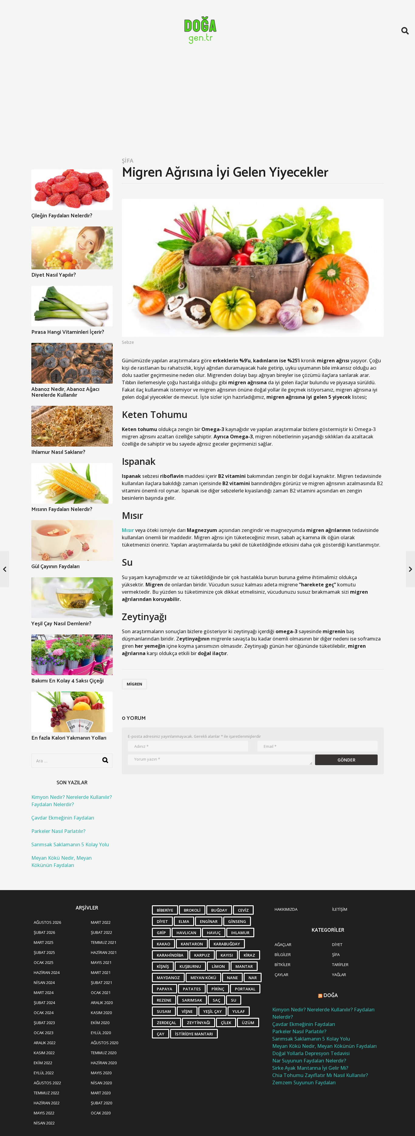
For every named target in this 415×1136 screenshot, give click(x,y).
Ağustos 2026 (47, 922)
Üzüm (248, 1022)
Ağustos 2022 (47, 1083)
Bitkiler (282, 964)
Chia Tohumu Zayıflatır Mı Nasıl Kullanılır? (320, 1075)
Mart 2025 (43, 942)
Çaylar (281, 974)
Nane (232, 977)
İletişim (339, 909)
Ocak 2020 (101, 1113)
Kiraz (249, 955)
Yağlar (339, 974)
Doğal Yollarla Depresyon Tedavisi (311, 1053)
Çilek (226, 1022)
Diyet (162, 921)
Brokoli (192, 910)
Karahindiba (170, 955)
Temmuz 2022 (46, 1093)
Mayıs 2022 (44, 1113)
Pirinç (217, 989)
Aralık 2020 (102, 1002)
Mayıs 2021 (101, 962)
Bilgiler (283, 954)
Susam (164, 1011)
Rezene (164, 1000)
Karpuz (202, 955)
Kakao (163, 944)
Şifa (127, 160)
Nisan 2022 (44, 1123)
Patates (192, 989)
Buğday (219, 910)
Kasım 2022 (44, 1052)
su (233, 1000)
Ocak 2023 (43, 1032)
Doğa (331, 995)
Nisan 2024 (44, 982)
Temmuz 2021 (103, 942)
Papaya (164, 989)
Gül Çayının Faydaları (55, 566)
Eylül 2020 (101, 1032)
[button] (405, 31)
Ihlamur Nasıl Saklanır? (58, 452)
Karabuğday (227, 944)
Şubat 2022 (101, 932)
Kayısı (227, 955)
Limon (218, 966)
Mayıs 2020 (101, 1073)
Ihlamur (240, 932)
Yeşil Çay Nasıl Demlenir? (61, 623)
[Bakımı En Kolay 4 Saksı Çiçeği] (72, 654)
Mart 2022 (101, 922)
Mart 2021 (101, 972)
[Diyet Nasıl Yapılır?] (72, 247)
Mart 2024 (43, 992)
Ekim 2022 (43, 1062)
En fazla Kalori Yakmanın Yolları (68, 738)
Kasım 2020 (101, 1012)
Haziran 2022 (47, 1103)
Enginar (209, 921)
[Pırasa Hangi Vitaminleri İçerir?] (72, 306)
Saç (216, 1000)
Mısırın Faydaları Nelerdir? (61, 509)
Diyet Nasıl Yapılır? (53, 275)
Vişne (187, 1011)
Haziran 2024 (47, 972)
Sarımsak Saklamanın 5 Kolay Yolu (70, 844)
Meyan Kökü (203, 977)
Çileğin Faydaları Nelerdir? (61, 215)
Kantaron (192, 944)
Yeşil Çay (212, 1011)
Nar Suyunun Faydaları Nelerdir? (309, 1060)
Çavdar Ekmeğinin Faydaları (62, 817)
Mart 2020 (101, 1093)
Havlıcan (186, 932)
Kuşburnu (190, 966)
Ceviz (243, 910)
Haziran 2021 (104, 952)
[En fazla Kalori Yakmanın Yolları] (72, 712)
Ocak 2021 (101, 992)
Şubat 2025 (44, 952)
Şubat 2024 (44, 1002)
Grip (161, 932)
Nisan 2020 (101, 1083)
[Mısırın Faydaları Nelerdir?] (72, 483)
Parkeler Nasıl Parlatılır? (58, 831)
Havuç (214, 932)
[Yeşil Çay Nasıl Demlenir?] (72, 597)
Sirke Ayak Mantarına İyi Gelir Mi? (310, 1068)
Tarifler (340, 964)
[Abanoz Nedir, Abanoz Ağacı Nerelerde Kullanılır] (72, 363)
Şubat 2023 (44, 1022)
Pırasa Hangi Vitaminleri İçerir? (67, 332)
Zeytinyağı (198, 1022)
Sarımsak (192, 1000)
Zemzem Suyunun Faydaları (304, 1082)
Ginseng (237, 921)
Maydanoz (168, 977)
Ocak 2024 (43, 1012)
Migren (134, 684)
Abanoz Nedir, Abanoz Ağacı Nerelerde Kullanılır (65, 392)
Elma (184, 921)
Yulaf (238, 1011)
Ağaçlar (283, 944)
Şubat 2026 (44, 932)
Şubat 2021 (101, 982)
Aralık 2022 (45, 1042)
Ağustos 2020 (104, 1042)
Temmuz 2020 (103, 1052)
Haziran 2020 (104, 1062)
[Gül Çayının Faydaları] (72, 540)
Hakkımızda (286, 909)
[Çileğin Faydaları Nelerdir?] (72, 189)
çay (160, 1034)
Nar (253, 977)
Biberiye (165, 910)
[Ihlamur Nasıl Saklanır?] (72, 426)
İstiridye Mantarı (194, 1034)
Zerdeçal (166, 1022)
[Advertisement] (207, 107)
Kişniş (163, 966)
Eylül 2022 (44, 1073)
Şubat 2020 (101, 1103)
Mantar (244, 966)
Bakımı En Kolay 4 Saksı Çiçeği (67, 680)
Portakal (245, 989)
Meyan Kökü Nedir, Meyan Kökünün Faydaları (324, 1046)
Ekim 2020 (100, 1022)
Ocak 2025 (43, 962)
